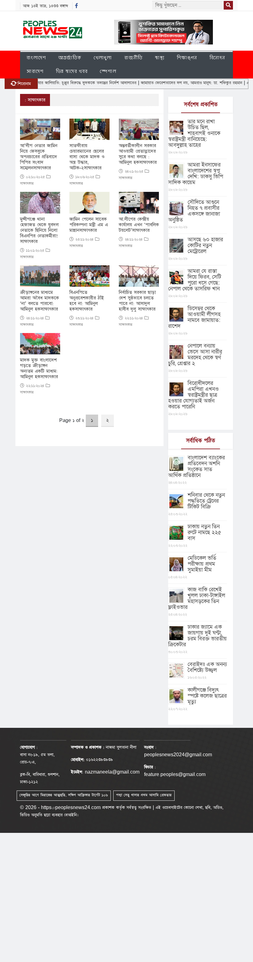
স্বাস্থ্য (159, 57)
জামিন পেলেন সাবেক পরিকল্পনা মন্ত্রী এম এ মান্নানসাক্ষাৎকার (88, 225)
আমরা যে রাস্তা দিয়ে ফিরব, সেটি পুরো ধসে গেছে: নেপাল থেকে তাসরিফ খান (194, 280)
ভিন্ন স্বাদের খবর (72, 71)
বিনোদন (217, 57)
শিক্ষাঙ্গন (187, 57)
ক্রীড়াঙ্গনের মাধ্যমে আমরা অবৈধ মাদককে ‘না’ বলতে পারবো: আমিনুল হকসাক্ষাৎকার (39, 301)
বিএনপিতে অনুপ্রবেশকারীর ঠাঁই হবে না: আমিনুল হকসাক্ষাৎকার (86, 301)
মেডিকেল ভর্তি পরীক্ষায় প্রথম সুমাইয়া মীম (202, 564)
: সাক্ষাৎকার (35, 100)
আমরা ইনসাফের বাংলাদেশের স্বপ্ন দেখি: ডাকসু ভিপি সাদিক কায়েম (195, 173)
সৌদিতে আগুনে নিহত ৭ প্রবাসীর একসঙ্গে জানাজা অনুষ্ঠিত (194, 211)
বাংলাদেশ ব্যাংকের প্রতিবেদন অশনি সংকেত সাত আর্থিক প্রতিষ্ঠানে (196, 466)
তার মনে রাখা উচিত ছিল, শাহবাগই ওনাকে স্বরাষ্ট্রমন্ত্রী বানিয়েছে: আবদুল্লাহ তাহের (194, 133)
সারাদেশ (35, 71)
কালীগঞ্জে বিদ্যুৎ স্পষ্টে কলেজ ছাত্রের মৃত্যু (207, 695)
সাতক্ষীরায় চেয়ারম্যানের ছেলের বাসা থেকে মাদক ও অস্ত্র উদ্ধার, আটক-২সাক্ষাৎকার (87, 157)
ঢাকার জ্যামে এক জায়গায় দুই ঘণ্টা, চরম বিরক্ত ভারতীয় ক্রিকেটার (197, 635)
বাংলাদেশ (36, 57)
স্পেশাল (108, 71)
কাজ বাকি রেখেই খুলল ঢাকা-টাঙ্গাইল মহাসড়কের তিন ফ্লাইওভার (196, 598)
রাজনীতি (133, 57)
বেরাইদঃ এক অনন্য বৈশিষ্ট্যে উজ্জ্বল (207, 667)
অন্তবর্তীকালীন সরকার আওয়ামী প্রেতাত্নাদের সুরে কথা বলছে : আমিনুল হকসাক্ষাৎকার (138, 154)
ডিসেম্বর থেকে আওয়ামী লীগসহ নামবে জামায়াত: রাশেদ (194, 317)
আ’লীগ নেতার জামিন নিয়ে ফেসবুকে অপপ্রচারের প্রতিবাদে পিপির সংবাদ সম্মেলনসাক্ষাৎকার (38, 157)
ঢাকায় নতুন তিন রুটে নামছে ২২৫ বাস (204, 532)
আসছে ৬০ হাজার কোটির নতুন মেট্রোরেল (205, 245)
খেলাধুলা (103, 57)
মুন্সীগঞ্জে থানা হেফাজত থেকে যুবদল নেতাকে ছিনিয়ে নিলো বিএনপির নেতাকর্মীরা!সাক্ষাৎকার (39, 230)
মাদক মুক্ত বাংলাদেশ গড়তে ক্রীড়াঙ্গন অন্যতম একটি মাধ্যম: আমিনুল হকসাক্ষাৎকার (39, 368)
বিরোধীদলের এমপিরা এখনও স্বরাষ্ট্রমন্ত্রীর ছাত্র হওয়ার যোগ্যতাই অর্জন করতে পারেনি (193, 395)
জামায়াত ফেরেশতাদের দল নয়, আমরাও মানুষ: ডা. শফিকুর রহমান (177, 83)
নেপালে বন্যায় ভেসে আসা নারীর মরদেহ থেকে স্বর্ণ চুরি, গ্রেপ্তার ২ (195, 354)
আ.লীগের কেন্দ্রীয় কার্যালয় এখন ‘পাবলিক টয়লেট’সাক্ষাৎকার (139, 225)
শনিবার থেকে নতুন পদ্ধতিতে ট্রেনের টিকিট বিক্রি (206, 501)
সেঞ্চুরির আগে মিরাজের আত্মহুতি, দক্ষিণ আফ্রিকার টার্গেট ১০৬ (63, 795)
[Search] (228, 5)
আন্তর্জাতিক (69, 57)
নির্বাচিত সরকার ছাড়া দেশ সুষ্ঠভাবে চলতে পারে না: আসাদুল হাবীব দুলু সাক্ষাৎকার (137, 301)
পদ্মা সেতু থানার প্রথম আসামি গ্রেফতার (144, 795)
